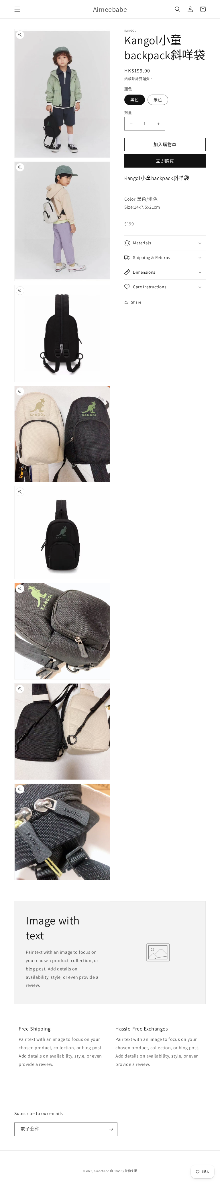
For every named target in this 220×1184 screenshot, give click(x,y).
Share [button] (136, 302)
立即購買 (165, 161)
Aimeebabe (101, 1171)
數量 (128, 112)
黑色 (134, 99)
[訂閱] (111, 1129)
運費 (146, 79)
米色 (158, 99)
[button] (17, 9)
